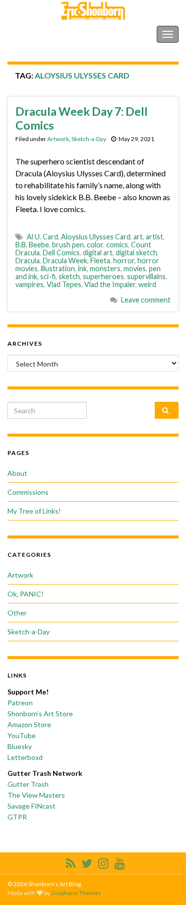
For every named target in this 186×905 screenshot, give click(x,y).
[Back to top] (163, 882)
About (17, 473)
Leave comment (146, 300)
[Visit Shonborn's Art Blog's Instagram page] (103, 861)
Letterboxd (25, 757)
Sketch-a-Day (88, 139)
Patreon (20, 702)
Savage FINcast (31, 806)
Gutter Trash (28, 784)
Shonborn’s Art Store (40, 713)
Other (17, 612)
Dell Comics (61, 252)
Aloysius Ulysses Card (95, 236)
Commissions (28, 492)
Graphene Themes (76, 893)
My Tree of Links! (34, 511)
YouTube (21, 735)
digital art (98, 252)
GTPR (17, 817)
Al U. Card (42, 236)
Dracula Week (65, 260)
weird (147, 284)
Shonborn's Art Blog (49, 34)
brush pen (68, 244)
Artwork (58, 139)
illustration (58, 268)
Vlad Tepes (64, 284)
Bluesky (19, 746)
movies (135, 268)
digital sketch (136, 252)
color (95, 244)
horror (123, 260)
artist (154, 236)
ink (82, 268)
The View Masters (36, 795)
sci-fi (48, 276)
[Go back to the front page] (93, 11)
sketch (69, 276)
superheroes (103, 276)
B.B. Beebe (32, 244)
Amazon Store (29, 724)
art (138, 236)
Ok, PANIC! (25, 594)
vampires (29, 284)
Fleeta (100, 260)
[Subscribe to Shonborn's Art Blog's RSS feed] (70, 861)
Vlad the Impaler (109, 284)
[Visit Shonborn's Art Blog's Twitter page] (86, 861)
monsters (105, 268)
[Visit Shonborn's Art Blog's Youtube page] (120, 861)
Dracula (27, 260)
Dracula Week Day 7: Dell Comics (81, 118)
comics (117, 244)
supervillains (146, 276)
